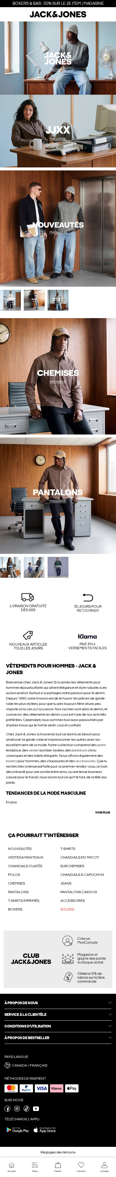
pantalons (79, 750)
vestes (34, 750)
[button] (28, 603)
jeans (101, 745)
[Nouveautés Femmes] (87, 94)
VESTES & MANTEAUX (25, 857)
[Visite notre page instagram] (17, 1110)
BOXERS (15, 909)
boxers (11, 761)
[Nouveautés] (29, 94)
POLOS (14, 875)
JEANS (65, 883)
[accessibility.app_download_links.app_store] (44, 1134)
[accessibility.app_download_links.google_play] (17, 1134)
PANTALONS (18, 892)
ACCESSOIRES (72, 901)
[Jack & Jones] (58, 17)
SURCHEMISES (72, 866)
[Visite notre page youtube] (36, 1110)
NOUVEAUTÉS (20, 849)
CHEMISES (16, 883)
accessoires (85, 761)
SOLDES (67, 909)
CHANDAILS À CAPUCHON (82, 875)
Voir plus (102, 812)
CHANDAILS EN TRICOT (79, 857)
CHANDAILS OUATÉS (25, 866)
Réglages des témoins (58, 1152)
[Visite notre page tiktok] (26, 1110)
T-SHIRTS (67, 849)
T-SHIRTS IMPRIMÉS (23, 901)
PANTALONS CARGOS (78, 892)
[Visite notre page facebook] (7, 1110)
